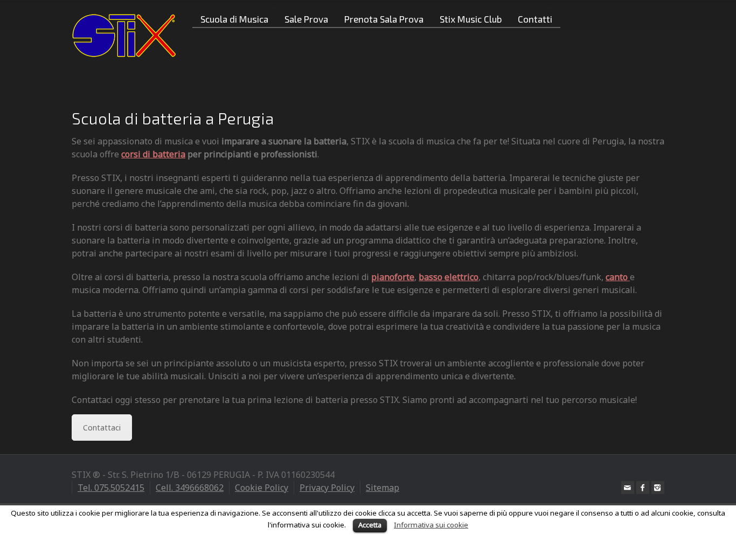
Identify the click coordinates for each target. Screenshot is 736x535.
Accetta (369, 525)
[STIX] (124, 35)
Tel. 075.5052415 (111, 488)
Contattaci (102, 427)
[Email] (627, 487)
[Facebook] (642, 487)
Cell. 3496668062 (190, 488)
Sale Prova (306, 18)
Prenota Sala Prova (383, 18)
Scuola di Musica (234, 18)
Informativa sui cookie (431, 525)
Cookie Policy (261, 488)
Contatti (535, 18)
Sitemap (382, 488)
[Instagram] (657, 487)
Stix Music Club (471, 18)
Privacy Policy (327, 488)
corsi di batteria (153, 154)
